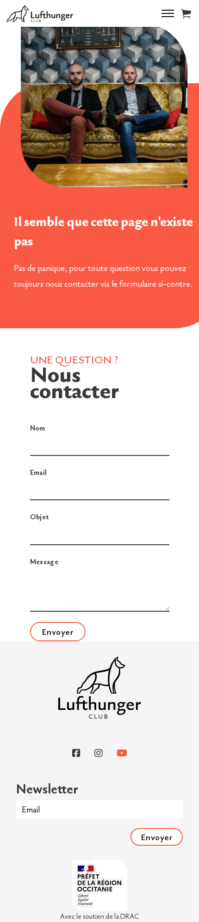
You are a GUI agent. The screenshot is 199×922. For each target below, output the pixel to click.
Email (38, 472)
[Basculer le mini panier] (186, 13)
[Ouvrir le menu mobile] (168, 13)
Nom (37, 428)
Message (44, 561)
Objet (39, 516)
